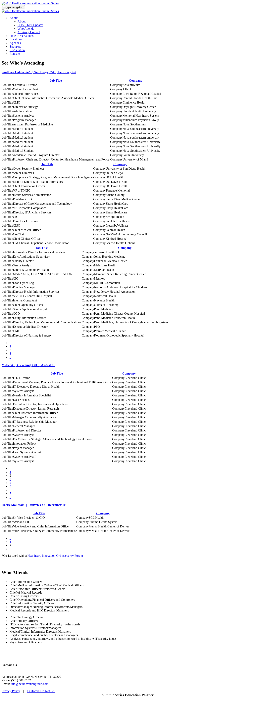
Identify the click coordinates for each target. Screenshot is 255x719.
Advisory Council (29, 32)
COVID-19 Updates (30, 25)
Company (135, 80)
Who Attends (26, 28)
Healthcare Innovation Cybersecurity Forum (55, 555)
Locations (16, 39)
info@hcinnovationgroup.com (29, 684)
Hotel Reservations (21, 35)
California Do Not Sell (41, 691)
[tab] (127, 72)
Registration (17, 50)
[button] (127, 72)
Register (15, 53)
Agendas (15, 43)
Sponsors (15, 46)
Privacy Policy (11, 691)
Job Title (56, 80)
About (14, 18)
